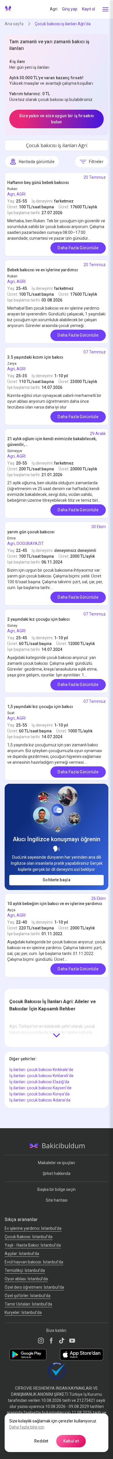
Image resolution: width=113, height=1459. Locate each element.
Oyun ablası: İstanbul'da (26, 1278)
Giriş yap (69, 9)
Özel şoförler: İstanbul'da (27, 1295)
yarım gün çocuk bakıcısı (30, 532)
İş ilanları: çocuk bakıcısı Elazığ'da (39, 1081)
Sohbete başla (56, 879)
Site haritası (57, 1200)
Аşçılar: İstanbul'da (22, 1253)
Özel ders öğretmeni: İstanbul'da (34, 1287)
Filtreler (96, 161)
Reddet (41, 1441)
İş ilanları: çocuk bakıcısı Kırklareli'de (41, 1075)
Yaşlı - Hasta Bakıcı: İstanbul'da (33, 1245)
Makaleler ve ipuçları (56, 1162)
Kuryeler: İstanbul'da (23, 1312)
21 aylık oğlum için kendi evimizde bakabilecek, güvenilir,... (51, 441)
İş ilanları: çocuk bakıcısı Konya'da (39, 1094)
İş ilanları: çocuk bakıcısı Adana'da (39, 1100)
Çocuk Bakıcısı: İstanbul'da (28, 1236)
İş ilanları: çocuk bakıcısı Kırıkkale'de (41, 1069)
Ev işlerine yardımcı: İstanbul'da (33, 1228)
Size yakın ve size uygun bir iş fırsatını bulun (56, 118)
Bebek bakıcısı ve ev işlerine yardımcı (42, 270)
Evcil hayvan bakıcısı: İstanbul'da (34, 1262)
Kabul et (71, 1441)
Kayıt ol (88, 9)
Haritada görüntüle (36, 161)
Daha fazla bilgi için (26, 1427)
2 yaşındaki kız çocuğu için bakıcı (38, 619)
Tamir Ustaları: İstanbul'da (28, 1304)
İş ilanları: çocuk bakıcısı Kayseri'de (40, 1088)
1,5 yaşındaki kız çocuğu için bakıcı (40, 706)
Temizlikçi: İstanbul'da (25, 1270)
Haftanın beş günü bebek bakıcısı (38, 182)
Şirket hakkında (56, 1173)
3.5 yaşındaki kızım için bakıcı (35, 357)
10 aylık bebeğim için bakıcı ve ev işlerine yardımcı (54, 903)
